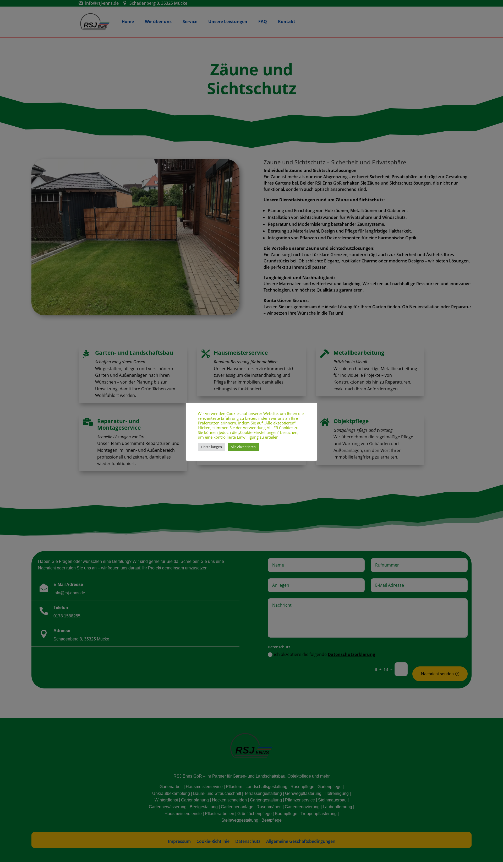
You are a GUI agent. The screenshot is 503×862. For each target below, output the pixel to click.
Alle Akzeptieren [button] (243, 446)
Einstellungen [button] (211, 446)
